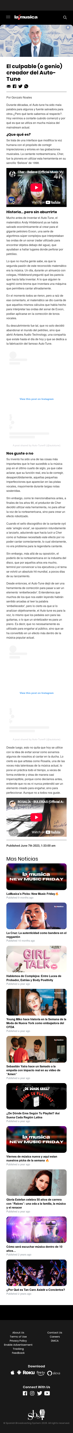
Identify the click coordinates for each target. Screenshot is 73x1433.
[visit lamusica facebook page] (25, 1394)
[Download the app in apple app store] (12, 1372)
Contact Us (54, 1332)
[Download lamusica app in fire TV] (41, 1372)
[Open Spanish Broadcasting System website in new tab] (36, 1414)
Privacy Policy (18, 1340)
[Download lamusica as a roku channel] (29, 1372)
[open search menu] (64, 17)
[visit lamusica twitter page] (40, 1394)
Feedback (18, 1353)
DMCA (55, 1340)
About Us (18, 1332)
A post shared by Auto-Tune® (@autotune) (36, 445)
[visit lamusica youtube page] (47, 1394)
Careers (55, 1336)
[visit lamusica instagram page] (32, 1394)
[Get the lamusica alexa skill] (54, 1372)
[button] (8, 17)
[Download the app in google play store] (19, 1372)
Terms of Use (18, 1336)
